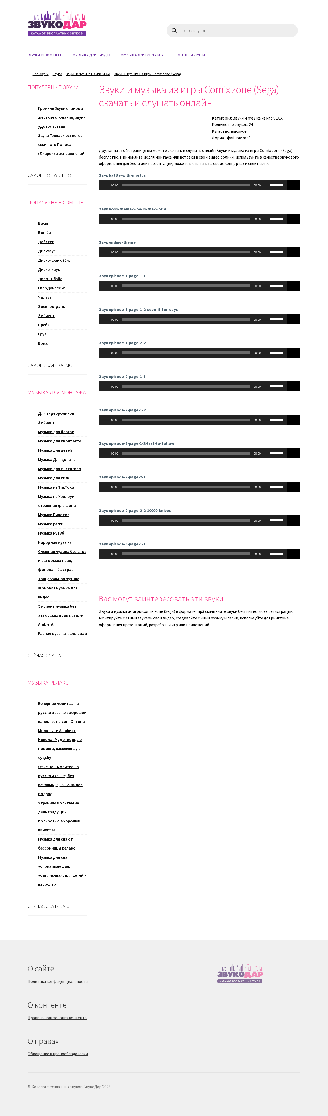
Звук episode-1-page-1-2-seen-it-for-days (138, 309)
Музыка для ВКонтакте (59, 440)
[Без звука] (266, 185)
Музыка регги (50, 523)
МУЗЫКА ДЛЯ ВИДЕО (92, 54)
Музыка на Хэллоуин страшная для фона (57, 501)
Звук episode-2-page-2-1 (122, 476)
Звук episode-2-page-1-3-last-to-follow (136, 443)
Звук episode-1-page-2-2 (122, 342)
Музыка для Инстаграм (59, 468)
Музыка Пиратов (53, 514)
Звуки (57, 74)
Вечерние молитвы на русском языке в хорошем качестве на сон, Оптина (62, 712)
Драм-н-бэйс (50, 278)
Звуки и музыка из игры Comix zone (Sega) (147, 74)
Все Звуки (41, 74)
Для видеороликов (56, 413)
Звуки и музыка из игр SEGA (88, 74)
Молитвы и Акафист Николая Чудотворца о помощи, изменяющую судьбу (60, 744)
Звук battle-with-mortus (122, 175)
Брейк (43, 324)
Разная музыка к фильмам (62, 633)
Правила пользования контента (57, 1017)
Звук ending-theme (117, 242)
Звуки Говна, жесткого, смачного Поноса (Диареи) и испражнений (61, 144)
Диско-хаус (49, 269)
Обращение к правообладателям (58, 1053)
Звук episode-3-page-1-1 (122, 543)
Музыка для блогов (56, 431)
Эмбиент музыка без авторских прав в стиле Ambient (60, 615)
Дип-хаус (47, 250)
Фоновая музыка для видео (58, 592)
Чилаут (45, 297)
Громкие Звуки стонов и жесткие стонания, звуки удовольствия (62, 117)
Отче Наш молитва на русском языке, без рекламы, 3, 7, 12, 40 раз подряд (60, 780)
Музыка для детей (55, 450)
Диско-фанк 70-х (54, 260)
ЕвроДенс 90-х (51, 287)
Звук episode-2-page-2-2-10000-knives (135, 510)
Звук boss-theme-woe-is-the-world (132, 208)
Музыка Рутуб (51, 533)
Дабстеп (46, 241)
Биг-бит (45, 232)
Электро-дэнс (51, 306)
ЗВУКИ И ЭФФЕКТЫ (46, 54)
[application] (193, 185)
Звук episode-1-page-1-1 (122, 275)
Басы (43, 223)
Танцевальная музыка (58, 578)
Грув (42, 334)
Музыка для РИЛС (54, 477)
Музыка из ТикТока (56, 487)
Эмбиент (46, 315)
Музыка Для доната (57, 459)
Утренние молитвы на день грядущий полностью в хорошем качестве (59, 816)
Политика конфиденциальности (58, 981)
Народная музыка (55, 542)
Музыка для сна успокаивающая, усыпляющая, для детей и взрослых (62, 871)
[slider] (277, 184)
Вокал (44, 343)
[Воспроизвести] (105, 185)
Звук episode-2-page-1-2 (122, 409)
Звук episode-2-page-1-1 (122, 376)
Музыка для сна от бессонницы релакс (56, 843)
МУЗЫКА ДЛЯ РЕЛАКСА (142, 54)
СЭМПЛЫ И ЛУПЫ (189, 54)
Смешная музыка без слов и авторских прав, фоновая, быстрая (62, 560)
